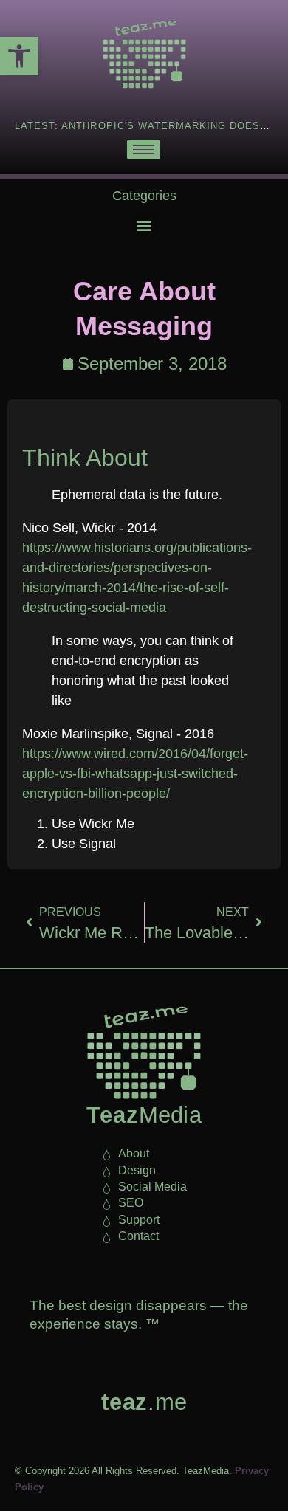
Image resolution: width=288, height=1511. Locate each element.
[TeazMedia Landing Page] (144, 54)
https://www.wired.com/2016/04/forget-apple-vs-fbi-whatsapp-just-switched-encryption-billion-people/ (135, 773)
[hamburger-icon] (143, 149)
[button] (19, 56)
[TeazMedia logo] (144, 1052)
